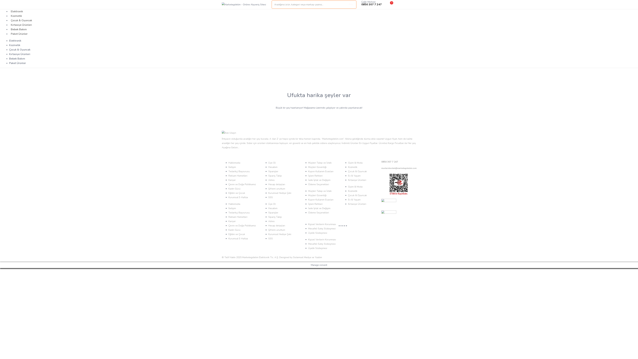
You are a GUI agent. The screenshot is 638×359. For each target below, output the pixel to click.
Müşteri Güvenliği (317, 167)
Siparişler (273, 171)
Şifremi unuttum (276, 188)
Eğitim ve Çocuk (236, 193)
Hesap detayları (276, 184)
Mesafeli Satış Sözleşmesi (322, 228)
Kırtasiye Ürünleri (21, 25)
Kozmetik (16, 16)
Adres (271, 180)
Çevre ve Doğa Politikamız (242, 184)
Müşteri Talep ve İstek (320, 162)
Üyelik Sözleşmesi (317, 233)
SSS (270, 197)
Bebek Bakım (19, 29)
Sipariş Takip (275, 175)
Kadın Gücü (234, 188)
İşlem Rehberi (315, 175)
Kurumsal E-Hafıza (238, 197)
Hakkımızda (234, 162)
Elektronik (17, 11)
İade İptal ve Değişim (319, 180)
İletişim (232, 167)
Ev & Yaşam (354, 175)
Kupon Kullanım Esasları (320, 171)
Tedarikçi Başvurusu (239, 171)
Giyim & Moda (355, 162)
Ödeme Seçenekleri (318, 184)
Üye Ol (272, 162)
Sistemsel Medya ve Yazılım (307, 257)
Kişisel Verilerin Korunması (322, 224)
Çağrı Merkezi (368, 1)
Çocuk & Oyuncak (21, 20)
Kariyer (232, 180)
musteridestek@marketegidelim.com (399, 168)
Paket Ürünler (19, 34)
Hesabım (272, 167)
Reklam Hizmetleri (237, 175)
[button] (388, 4)
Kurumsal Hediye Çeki (279, 193)
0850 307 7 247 (389, 161)
